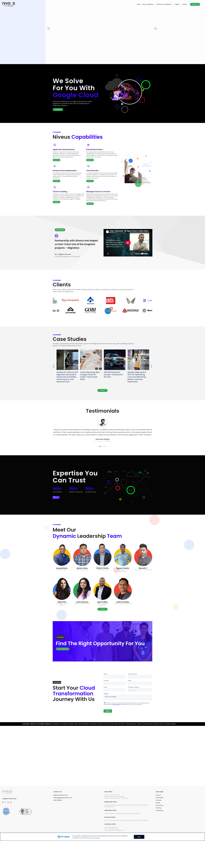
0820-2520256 (57, 800)
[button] (58, 109)
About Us (158, 795)
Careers (158, 803)
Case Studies (159, 797)
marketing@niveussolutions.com (62, 797)
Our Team (159, 800)
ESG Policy (158, 808)
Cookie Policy (159, 810)
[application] (102, 837)
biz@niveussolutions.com (60, 795)
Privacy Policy (159, 805)
